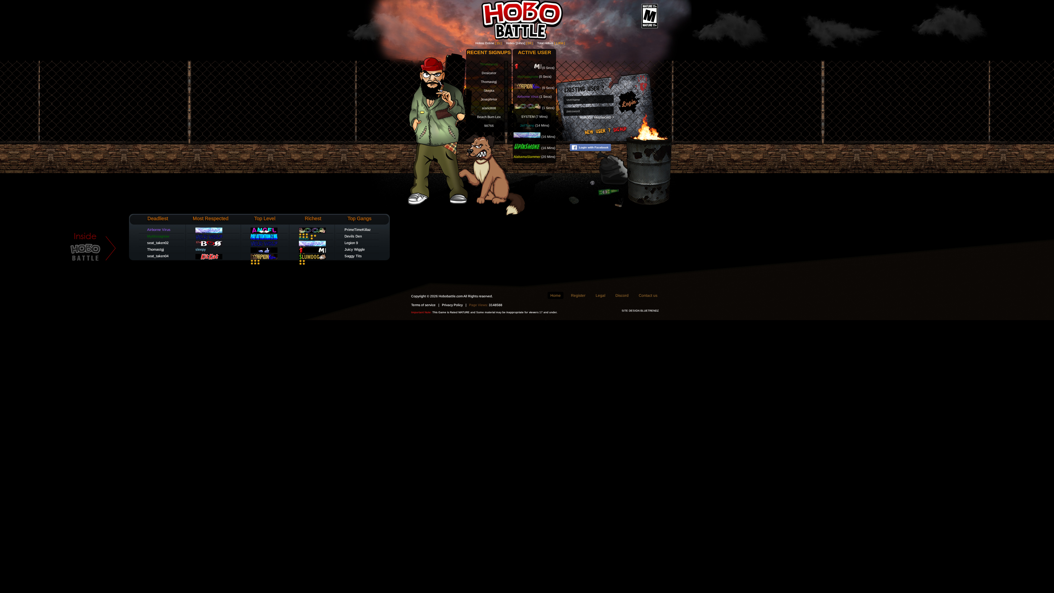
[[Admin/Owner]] (208, 245)
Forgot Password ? (597, 117)
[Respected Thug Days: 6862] (264, 238)
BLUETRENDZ (649, 310)
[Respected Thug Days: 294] (264, 232)
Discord (622, 295)
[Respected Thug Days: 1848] (527, 68)
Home (555, 295)
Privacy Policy (452, 305)
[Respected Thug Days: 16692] (527, 137)
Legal (600, 295)
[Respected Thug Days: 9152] (527, 108)
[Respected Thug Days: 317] (312, 258)
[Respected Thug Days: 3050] (208, 238)
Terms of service (423, 305)
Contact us (648, 295)
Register (578, 295)
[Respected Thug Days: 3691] (527, 88)
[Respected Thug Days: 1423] (527, 148)
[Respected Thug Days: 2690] (264, 252)
